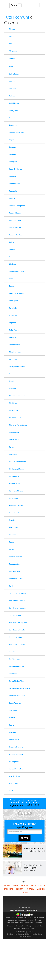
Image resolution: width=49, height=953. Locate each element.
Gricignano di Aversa (17, 366)
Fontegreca (13, 301)
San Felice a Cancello (17, 600)
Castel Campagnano (17, 205)
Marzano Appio (15, 418)
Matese (12, 29)
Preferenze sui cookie (21, 928)
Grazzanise (13, 359)
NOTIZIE (7, 886)
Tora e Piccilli (14, 739)
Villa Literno (13, 783)
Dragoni (12, 286)
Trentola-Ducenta (16, 747)
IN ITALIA (30, 889)
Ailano (11, 36)
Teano (11, 725)
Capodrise (13, 125)
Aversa (11, 66)
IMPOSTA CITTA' (32, 910)
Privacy (28, 926)
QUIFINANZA (19, 922)
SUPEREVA (38, 922)
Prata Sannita (14, 513)
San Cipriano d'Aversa (17, 593)
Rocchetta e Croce (16, 578)
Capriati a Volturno (16, 132)
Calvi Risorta (14, 103)
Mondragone (14, 432)
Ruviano (12, 586)
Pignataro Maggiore (16, 491)
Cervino (12, 249)
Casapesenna (14, 183)
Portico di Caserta (16, 505)
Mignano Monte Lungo (18, 425)
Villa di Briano (14, 776)
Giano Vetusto (14, 344)
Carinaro (12, 147)
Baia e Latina (14, 74)
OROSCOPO (8, 889)
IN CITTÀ (19, 889)
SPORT (16, 886)
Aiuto (33, 928)
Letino (11, 374)
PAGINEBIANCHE (21, 920)
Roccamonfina (14, 564)
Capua (14, 5)
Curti (11, 279)
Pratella (12, 520)
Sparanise (13, 710)
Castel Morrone (15, 220)
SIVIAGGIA (10, 922)
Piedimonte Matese (16, 469)
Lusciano (12, 388)
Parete (11, 447)
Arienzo (12, 58)
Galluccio (12, 337)
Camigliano (13, 110)
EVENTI (24, 892)
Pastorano (13, 454)
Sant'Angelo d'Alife (16, 666)
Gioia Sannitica (15, 352)
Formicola (13, 308)
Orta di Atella (14, 440)
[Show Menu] (43, 5)
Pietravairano (14, 483)
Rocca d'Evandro (15, 557)
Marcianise (13, 410)
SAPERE (42, 886)
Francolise (13, 315)
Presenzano (13, 527)
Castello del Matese (16, 235)
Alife (11, 43)
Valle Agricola (14, 761)
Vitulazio (12, 791)
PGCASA (11, 920)
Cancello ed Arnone (16, 118)
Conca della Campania (17, 271)
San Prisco (13, 652)
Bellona (12, 81)
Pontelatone (14, 498)
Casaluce (12, 176)
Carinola (12, 154)
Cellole (11, 242)
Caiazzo (12, 96)
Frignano (12, 322)
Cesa (11, 257)
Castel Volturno (15, 227)
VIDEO (33, 886)
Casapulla (13, 191)
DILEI (39, 920)
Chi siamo (9, 926)
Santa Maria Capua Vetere (19, 688)
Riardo (11, 549)
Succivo (12, 717)
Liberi (11, 381)
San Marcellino (15, 615)
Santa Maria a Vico (16, 681)
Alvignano (13, 51)
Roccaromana (14, 571)
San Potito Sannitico (17, 644)
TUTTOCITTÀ (32, 920)
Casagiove (13, 162)
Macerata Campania (17, 396)
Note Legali (19, 926)
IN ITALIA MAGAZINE (17, 910)
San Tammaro (14, 659)
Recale (11, 542)
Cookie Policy (38, 926)
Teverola (12, 732)
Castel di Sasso (15, 213)
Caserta (12, 198)
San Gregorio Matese (17, 608)
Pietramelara (14, 476)
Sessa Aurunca (15, 703)
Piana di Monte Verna (17, 461)
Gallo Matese (14, 330)
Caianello (12, 88)
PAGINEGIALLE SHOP (37, 918)
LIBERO (7, 918)
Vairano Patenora (16, 754)
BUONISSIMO (29, 922)
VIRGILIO (14, 918)
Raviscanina (14, 535)
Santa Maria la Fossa (17, 696)
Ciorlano (12, 264)
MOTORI (24, 886)
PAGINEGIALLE (23, 918)
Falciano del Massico (17, 293)
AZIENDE (41, 889)
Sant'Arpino (13, 674)
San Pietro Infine (15, 637)
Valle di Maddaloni (16, 769)
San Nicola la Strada (17, 630)
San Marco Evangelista (18, 622)
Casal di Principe (15, 169)
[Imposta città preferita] (6, 5)
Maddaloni (13, 403)
